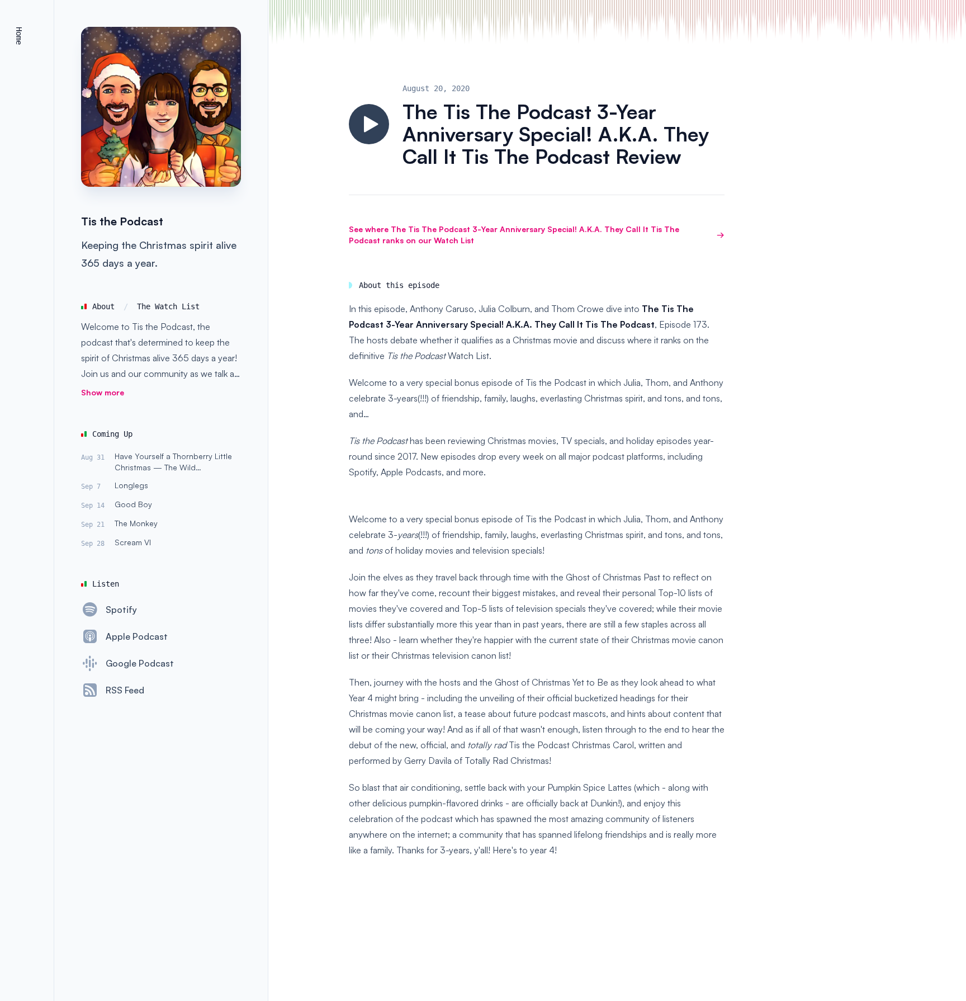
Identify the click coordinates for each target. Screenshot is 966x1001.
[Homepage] (161, 107)
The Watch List (168, 306)
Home (19, 36)
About (103, 306)
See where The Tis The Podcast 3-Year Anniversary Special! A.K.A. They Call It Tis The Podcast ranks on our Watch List (536, 234)
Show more (102, 392)
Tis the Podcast (122, 221)
